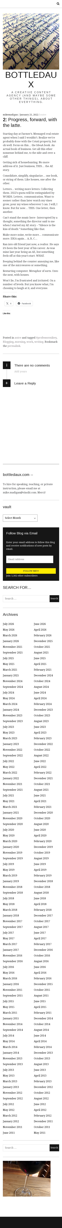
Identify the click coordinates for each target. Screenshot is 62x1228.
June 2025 (40, 658)
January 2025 (11, 675)
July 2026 (8, 624)
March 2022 (10, 772)
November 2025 (12, 646)
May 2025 (8, 664)
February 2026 (43, 635)
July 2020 (8, 829)
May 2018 (8, 904)
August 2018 (41, 892)
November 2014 (12, 1024)
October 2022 (42, 749)
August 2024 (41, 686)
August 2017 (41, 927)
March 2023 (10, 738)
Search (57, 4)
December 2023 (43, 709)
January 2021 (11, 812)
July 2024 (8, 692)
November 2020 (12, 818)
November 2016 (12, 955)
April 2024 (40, 698)
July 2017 (8, 932)
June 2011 (9, 1132)
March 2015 (10, 1012)
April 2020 (40, 835)
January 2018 (11, 915)
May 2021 (8, 801)
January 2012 (11, 1121)
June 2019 (40, 864)
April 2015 (40, 1007)
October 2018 (42, 886)
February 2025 (43, 669)
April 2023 (40, 732)
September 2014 (13, 1029)
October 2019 (42, 852)
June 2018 (40, 898)
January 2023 (11, 744)
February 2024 (43, 704)
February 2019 (43, 875)
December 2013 (43, 1052)
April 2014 (40, 1041)
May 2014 (8, 1041)
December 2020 (43, 812)
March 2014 (10, 1047)
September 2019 (13, 858)
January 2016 (11, 984)
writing (38, 341)
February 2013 (43, 1081)
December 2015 (43, 984)
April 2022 (40, 766)
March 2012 (10, 1115)
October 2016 (42, 955)
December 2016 (43, 949)
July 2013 (8, 1069)
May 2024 (8, 698)
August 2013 (41, 1064)
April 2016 (40, 972)
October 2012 (42, 1092)
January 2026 (11, 641)
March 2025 (10, 669)
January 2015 (11, 1018)
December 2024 (43, 675)
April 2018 (40, 904)
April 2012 (40, 1109)
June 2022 (40, 761)
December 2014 (43, 1018)
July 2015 (8, 1001)
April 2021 (40, 801)
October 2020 (42, 818)
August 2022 (41, 755)
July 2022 (8, 761)
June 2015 (40, 1001)
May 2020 (8, 835)
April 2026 (40, 629)
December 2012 (43, 1087)
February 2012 (43, 1115)
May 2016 (8, 972)
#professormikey (46, 337)
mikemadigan (11, 114)
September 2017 (13, 927)
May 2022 (8, 766)
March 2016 (10, 978)
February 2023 (43, 738)
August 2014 (41, 1029)
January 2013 (11, 1087)
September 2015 (13, 995)
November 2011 (12, 1127)
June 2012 (40, 1104)
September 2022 (13, 755)
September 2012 (13, 1098)
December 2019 (43, 846)
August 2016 (41, 961)
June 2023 (40, 726)
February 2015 (43, 1012)
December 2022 (43, 744)
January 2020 (11, 846)
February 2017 (43, 944)
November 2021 (12, 784)
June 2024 (40, 692)
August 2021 (41, 789)
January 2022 (11, 778)
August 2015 (41, 995)
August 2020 (41, 824)
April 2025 (40, 664)
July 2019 (8, 864)
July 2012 (8, 1104)
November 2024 (12, 681)
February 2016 (43, 978)
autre (43, 114)
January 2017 (11, 949)
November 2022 (12, 749)
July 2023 (8, 726)
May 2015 (8, 1007)
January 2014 (11, 1052)
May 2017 (8, 938)
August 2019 (41, 858)
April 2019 (40, 869)
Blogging (8, 341)
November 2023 (12, 715)
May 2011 (39, 1132)
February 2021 (43, 806)
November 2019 (12, 852)
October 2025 (42, 646)
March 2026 (10, 635)
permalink (13, 345)
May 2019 (8, 869)
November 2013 (12, 1058)
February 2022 (43, 772)
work (30, 341)
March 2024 (10, 704)
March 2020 (10, 841)
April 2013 (40, 1075)
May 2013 (8, 1075)
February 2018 (43, 909)
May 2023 (8, 732)
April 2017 (40, 938)
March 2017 (10, 944)
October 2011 (42, 1127)
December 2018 (43, 881)
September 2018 (13, 892)
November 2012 (12, 1092)
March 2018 (10, 909)
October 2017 (42, 921)
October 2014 (42, 1024)
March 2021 (10, 806)
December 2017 (43, 915)
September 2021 (13, 789)
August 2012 (41, 1098)
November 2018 (12, 886)
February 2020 (43, 841)
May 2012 (8, 1109)
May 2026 (8, 629)
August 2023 (41, 721)
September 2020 (13, 824)
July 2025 (8, 658)
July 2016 (8, 967)
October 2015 (42, 989)
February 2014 (43, 1047)
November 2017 (12, 921)
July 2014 (8, 1035)
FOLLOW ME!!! (31, 571)
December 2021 (43, 778)
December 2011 (43, 1121)
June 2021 (40, 795)
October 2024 (42, 681)
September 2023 (13, 721)
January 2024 (11, 709)
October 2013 (42, 1058)
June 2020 (40, 829)
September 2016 (13, 961)
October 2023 (42, 715)
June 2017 (40, 932)
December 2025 (43, 641)
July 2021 (8, 795)
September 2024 (13, 686)
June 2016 (40, 967)
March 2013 (10, 1081)
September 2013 (13, 1064)
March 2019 (10, 875)
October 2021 (42, 784)
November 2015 (12, 989)
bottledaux (31, 79)
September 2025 (13, 652)
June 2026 (40, 624)
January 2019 (11, 881)
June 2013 (40, 1069)
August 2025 (41, 652)
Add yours (20, 371)
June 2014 (40, 1035)
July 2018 (8, 898)
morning (20, 341)
